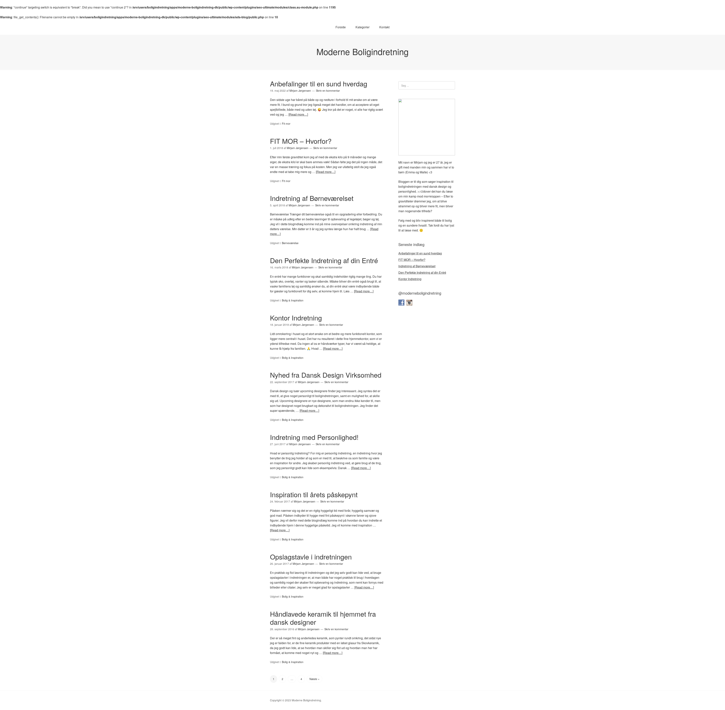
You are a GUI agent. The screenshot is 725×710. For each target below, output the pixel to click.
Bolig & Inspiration (292, 300)
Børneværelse (290, 243)
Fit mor (286, 123)
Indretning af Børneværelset (311, 198)
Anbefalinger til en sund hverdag (318, 83)
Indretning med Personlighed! (314, 437)
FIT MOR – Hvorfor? (301, 141)
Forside (341, 27)
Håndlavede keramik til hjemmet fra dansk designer (323, 618)
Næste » (314, 679)
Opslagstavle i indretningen (311, 556)
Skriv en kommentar (328, 90)
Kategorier (362, 27)
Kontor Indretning (296, 317)
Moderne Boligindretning (362, 51)
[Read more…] (298, 114)
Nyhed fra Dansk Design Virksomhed (325, 375)
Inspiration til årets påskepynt (314, 494)
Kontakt (384, 27)
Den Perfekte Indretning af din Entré (324, 260)
